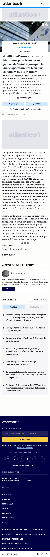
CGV (4, 530)
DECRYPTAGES (7, 495)
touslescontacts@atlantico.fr (25, 465)
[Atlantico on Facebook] (21, 459)
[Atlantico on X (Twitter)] (15, 459)
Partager (14, 104)
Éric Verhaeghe (25, 98)
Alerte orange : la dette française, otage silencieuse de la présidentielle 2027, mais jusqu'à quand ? (24, 351)
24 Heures (34, 300)
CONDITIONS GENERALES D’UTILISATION (17, 548)
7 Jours (43, 300)
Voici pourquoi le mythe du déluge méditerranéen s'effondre (21, 363)
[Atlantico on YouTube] (42, 459)
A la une (16, 43)
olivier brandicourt (18, 249)
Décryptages (25, 43)
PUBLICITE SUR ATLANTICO (34, 530)
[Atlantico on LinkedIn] (28, 459)
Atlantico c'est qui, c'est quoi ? (14, 478)
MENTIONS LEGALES (14, 530)
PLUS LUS (13, 307)
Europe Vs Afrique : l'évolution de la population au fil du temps (26, 339)
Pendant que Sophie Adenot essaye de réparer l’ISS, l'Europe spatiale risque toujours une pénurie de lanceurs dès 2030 (26, 317)
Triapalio (16, 282)
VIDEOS (5, 508)
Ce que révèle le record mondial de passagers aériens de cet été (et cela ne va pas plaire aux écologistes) (26, 375)
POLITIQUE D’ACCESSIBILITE (12, 539)
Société (34, 43)
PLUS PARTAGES (36, 307)
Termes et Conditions (25, 448)
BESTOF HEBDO (8, 518)
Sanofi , (5, 249)
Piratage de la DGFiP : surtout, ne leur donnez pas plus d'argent (25, 329)
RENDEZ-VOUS (7, 504)
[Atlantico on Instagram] (35, 459)
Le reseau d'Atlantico (10, 480)
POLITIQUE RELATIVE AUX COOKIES (15, 544)
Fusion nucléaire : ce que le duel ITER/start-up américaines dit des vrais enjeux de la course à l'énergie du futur (26, 388)
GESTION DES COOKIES (11, 534)
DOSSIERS (6, 499)
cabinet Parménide (37, 279)
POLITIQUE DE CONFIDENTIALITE (33, 534)
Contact (28, 480)
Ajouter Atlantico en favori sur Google (27, 109)
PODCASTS (6, 513)
